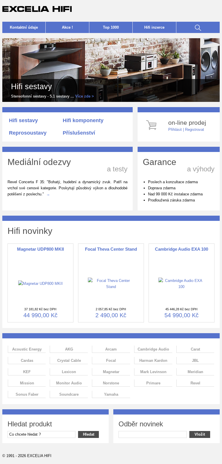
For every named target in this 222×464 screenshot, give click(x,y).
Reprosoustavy (28, 133)
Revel (195, 383)
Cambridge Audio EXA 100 (181, 249)
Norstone (111, 383)
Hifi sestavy (23, 120)
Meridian (195, 372)
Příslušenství (79, 133)
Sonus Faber (27, 394)
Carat (195, 349)
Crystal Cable (69, 360)
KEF (27, 372)
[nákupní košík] (152, 131)
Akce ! (67, 27)
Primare (153, 383)
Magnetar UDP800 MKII (40, 249)
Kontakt (24, 27)
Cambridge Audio (153, 349)
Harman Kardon (153, 360)
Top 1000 (111, 27)
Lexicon (69, 372)
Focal (111, 360)
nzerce (154, 27)
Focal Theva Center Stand (111, 249)
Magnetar (111, 372)
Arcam (111, 349)
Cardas (27, 360)
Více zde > (84, 96)
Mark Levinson (153, 372)
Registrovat (194, 129)
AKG (69, 349)
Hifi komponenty (83, 120)
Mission (27, 383)
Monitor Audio (69, 383)
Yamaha (111, 394)
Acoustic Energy (27, 349)
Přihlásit (175, 129)
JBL (195, 360)
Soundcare (69, 394)
